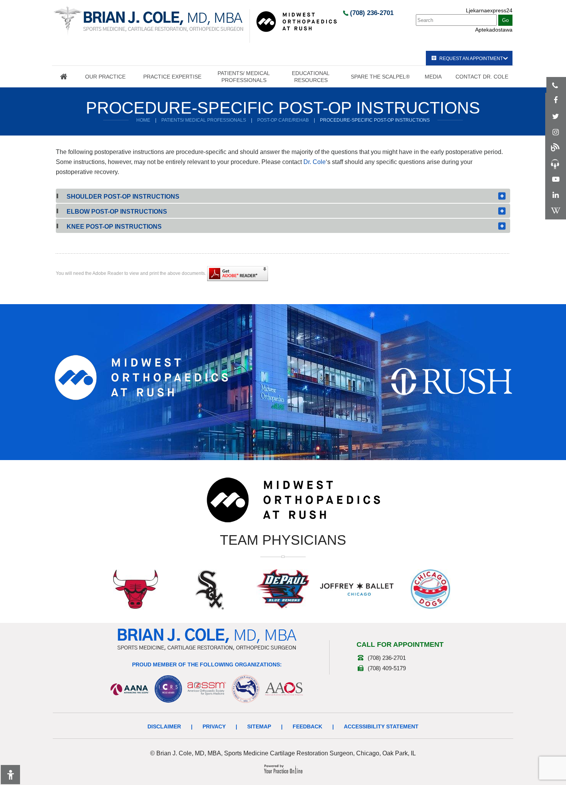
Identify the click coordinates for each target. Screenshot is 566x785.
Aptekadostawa (493, 30)
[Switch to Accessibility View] (10, 774)
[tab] (283, 196)
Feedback (307, 726)
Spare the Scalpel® (380, 77)
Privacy (214, 726)
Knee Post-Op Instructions (114, 226)
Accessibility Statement (381, 726)
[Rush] (451, 381)
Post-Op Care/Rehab (283, 120)
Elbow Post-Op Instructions (117, 211)
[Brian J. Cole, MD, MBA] (148, 20)
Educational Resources (311, 76)
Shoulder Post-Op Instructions (123, 196)
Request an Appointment (471, 58)
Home (63, 76)
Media (433, 77)
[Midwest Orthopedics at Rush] (296, 21)
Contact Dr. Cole (481, 77)
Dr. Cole (314, 162)
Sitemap (259, 726)
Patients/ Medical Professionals (244, 76)
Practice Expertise (172, 77)
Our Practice (105, 77)
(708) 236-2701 (372, 13)
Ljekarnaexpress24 (489, 10)
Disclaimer (164, 726)
